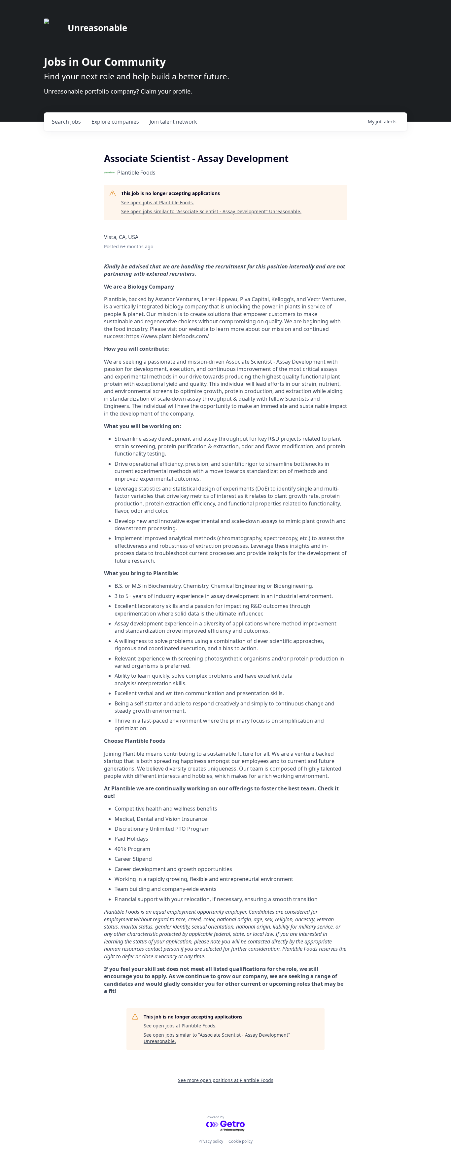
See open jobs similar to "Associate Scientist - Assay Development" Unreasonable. (211, 211)
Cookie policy (240, 1141)
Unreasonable (97, 28)
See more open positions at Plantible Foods (225, 1080)
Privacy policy (210, 1141)
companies (115, 121)
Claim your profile (166, 91)
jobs (66, 121)
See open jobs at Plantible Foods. (157, 202)
